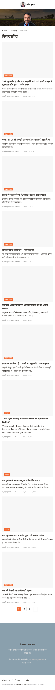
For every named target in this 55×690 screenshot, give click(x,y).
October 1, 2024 (27, 375)
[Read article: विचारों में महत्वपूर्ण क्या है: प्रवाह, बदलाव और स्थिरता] (27, 174)
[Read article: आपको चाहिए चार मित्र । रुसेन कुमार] (27, 229)
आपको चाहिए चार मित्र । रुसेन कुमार (18, 250)
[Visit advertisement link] (27, 17)
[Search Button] (51, 4)
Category (13, 30)
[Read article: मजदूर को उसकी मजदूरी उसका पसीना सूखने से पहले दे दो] (27, 119)
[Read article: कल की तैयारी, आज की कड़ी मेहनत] (27, 570)
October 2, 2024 (27, 261)
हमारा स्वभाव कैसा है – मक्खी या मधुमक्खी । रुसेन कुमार (25, 363)
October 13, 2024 (28, 151)
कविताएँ (7, 413)
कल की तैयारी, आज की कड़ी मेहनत (17, 590)
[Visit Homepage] (27, 4)
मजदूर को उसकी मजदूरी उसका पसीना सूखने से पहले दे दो (26, 139)
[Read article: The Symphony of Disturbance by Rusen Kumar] (27, 398)
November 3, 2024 (28, 96)
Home (4, 30)
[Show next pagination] (35, 609)
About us (6, 680)
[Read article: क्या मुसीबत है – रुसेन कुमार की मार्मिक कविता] (27, 459)
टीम (27, 680)
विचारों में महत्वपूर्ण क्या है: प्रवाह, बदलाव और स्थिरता (24, 195)
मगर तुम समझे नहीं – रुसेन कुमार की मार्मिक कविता (23, 535)
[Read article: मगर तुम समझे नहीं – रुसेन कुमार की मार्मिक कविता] (27, 514)
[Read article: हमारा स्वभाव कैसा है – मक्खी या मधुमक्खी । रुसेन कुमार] (27, 343)
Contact (18, 680)
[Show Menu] (3, 4)
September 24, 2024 (29, 492)
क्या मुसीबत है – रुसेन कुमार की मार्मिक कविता (21, 480)
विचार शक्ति (23, 30)
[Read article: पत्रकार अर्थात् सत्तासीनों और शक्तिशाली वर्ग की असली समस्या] (27, 284)
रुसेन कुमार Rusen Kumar (12, 96)
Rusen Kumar (22, 684)
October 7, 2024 (27, 206)
